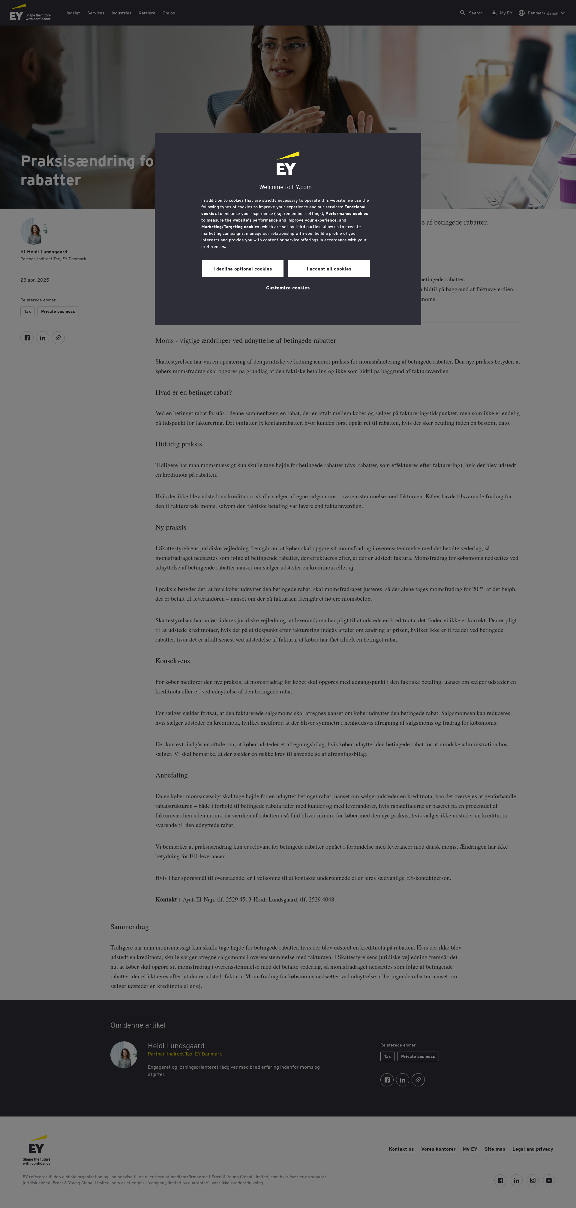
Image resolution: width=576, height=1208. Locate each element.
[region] (288, 229)
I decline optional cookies (242, 268)
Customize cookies (288, 287)
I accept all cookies (329, 268)
